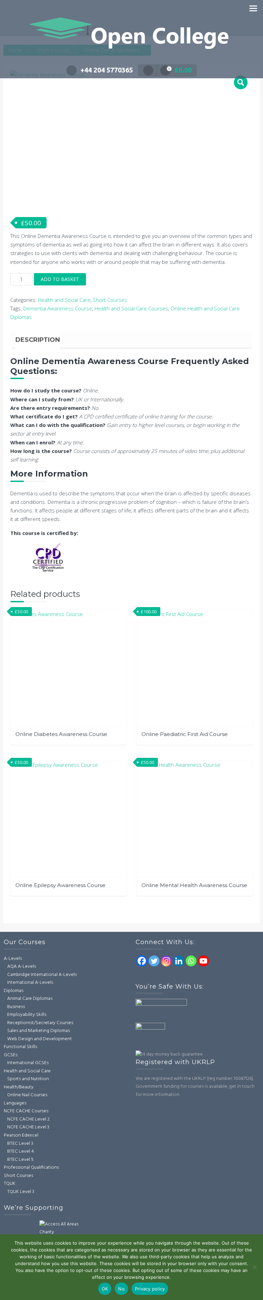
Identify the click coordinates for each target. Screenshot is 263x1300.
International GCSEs (28, 1063)
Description (37, 340)
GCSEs (10, 1055)
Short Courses (110, 299)
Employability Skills (26, 1015)
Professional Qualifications (31, 1167)
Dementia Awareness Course (57, 308)
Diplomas (13, 991)
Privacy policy (150, 1288)
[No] (254, 1267)
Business (16, 1007)
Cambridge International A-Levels (42, 975)
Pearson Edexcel (21, 1135)
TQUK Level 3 (20, 1192)
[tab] (37, 340)
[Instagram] (166, 960)
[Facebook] (141, 960)
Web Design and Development (39, 1039)
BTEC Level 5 (20, 1160)
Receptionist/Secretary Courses (40, 1023)
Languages (15, 1103)
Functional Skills (20, 1047)
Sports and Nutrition (28, 1079)
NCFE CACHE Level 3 (28, 1127)
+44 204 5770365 (106, 70)
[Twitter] (154, 960)
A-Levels (13, 959)
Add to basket (60, 279)
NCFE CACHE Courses (26, 1111)
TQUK (9, 1184)
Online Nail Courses (27, 1095)
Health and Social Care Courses (131, 308)
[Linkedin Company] (178, 960)
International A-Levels (30, 983)
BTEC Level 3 (20, 1144)
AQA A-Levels (21, 966)
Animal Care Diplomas (29, 999)
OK (105, 1288)
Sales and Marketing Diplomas (38, 1031)
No (121, 1288)
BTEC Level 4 (20, 1151)
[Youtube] (203, 960)
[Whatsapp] (191, 960)
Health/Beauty (19, 1087)
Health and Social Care (64, 299)
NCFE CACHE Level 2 (28, 1119)
